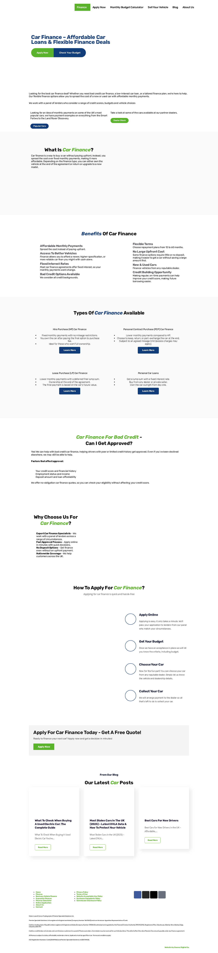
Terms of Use (82, 894)
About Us (188, 7)
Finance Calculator (43, 901)
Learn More (70, 350)
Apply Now (99, 7)
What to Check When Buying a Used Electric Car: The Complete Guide (53, 824)
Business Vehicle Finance (46, 896)
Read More (43, 847)
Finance (82, 7)
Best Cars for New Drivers (161, 820)
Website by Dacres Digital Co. (177, 947)
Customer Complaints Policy (88, 898)
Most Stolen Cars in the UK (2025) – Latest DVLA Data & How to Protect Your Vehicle (108, 824)
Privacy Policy (82, 892)
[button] (82, 7)
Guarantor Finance (44, 898)
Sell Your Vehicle (158, 7)
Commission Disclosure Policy (89, 901)
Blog (175, 7)
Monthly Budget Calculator (127, 7)
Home (38, 892)
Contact (39, 907)
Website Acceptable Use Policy (89, 896)
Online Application (43, 903)
